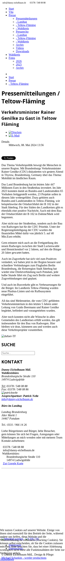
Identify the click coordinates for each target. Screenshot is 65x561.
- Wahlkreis (22, 28)
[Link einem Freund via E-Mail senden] (14, 135)
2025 (19, 64)
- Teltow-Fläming (26, 25)
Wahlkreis (14, 54)
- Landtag (21, 21)
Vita (11, 11)
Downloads (22, 51)
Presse (12, 15)
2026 (19, 61)
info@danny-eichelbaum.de (17, 399)
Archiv (20, 44)
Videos (20, 48)
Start (11, 8)
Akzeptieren (7, 559)
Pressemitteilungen (26, 18)
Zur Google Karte (13, 463)
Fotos (12, 57)
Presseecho (22, 31)
